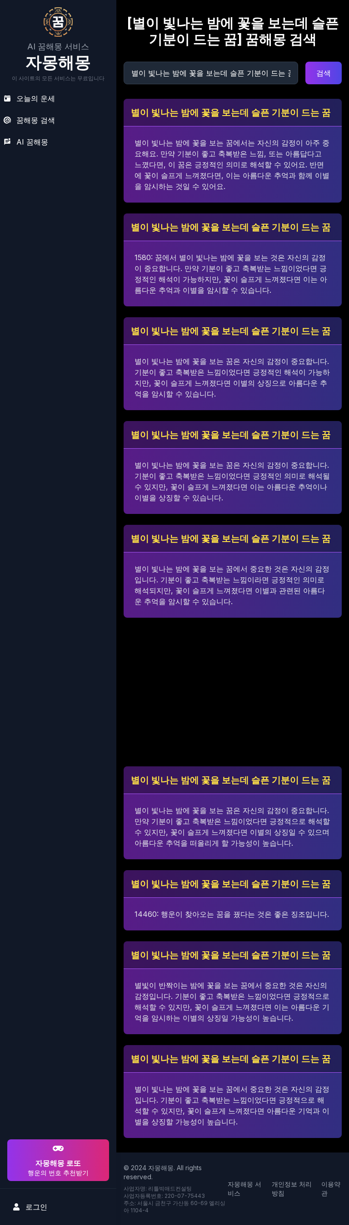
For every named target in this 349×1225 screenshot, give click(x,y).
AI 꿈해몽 (32, 141)
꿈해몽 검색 (35, 120)
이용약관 (330, 1188)
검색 (323, 72)
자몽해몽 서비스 (244, 1188)
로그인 (36, 1206)
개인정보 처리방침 (292, 1188)
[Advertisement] (57, 1079)
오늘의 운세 (35, 98)
